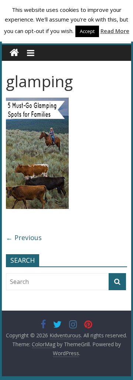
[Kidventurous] (14, 53)
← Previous (24, 237)
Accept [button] (87, 31)
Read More (114, 31)
